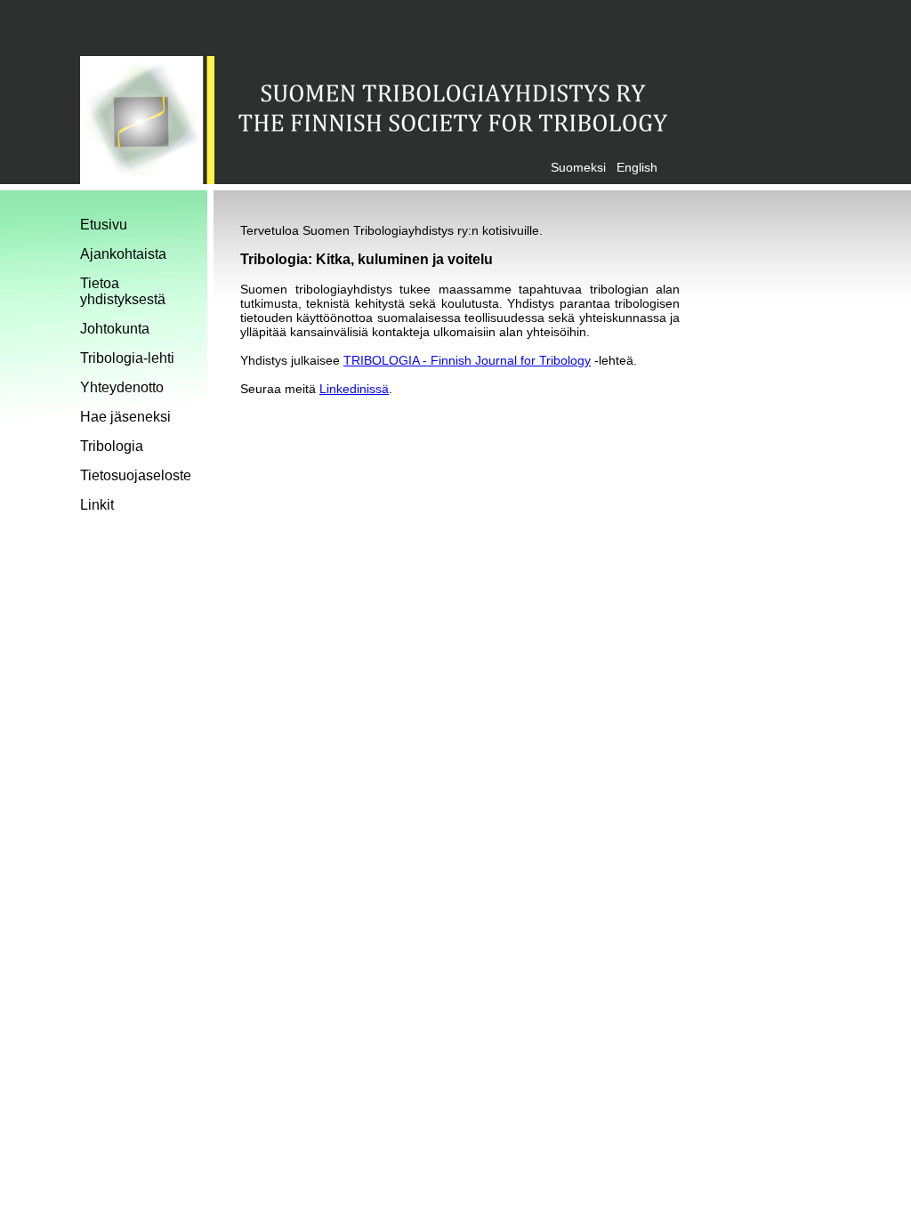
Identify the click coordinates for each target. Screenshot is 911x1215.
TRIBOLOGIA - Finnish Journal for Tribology (467, 360)
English (637, 167)
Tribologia (111, 446)
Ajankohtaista (123, 254)
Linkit (97, 504)
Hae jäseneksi (125, 416)
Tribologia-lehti (127, 358)
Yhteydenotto (122, 387)
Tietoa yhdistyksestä (122, 291)
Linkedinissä (354, 389)
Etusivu (103, 224)
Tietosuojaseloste (135, 475)
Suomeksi (578, 167)
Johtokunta (114, 328)
